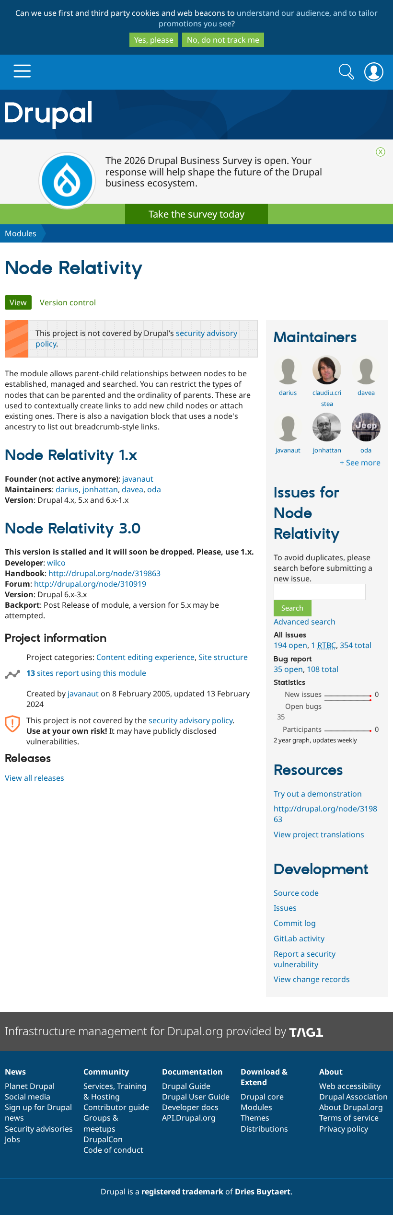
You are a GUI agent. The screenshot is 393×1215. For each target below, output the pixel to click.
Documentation (192, 1071)
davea (132, 489)
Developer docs (190, 1107)
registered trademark (182, 1191)
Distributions (264, 1128)
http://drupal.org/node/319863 (104, 573)
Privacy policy (343, 1128)
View (21, 302)
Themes (255, 1117)
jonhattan (100, 489)
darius (67, 489)
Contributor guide (116, 1107)
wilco (56, 562)
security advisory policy (190, 720)
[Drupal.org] (114, 114)
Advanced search (304, 621)
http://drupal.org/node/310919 (90, 584)
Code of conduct (113, 1150)
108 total (322, 669)
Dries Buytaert (262, 1191)
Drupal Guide (186, 1086)
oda (154, 489)
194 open (290, 645)
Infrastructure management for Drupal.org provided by (147, 1031)
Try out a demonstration (318, 793)
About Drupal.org (351, 1107)
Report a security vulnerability (304, 959)
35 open (288, 669)
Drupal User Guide (196, 1096)
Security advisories (39, 1128)
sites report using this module (86, 673)
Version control (68, 302)
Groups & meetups (100, 1123)
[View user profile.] (288, 381)
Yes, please (153, 40)
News (15, 1071)
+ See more (360, 462)
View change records (312, 979)
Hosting (105, 1096)
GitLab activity (299, 938)
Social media (27, 1096)
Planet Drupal (30, 1086)
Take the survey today (196, 214)
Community (106, 1071)
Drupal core (262, 1096)
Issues (285, 908)
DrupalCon (103, 1139)
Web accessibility (350, 1086)
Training (132, 1086)
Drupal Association (353, 1096)
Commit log (295, 923)
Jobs (12, 1139)
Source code (296, 893)
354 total (355, 645)
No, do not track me (223, 40)
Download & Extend (264, 1077)
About (331, 1071)
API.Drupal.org (189, 1117)
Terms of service (349, 1117)
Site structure (223, 657)
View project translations (319, 834)
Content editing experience (145, 657)
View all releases (34, 778)
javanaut (137, 479)
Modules (20, 233)
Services (98, 1086)
